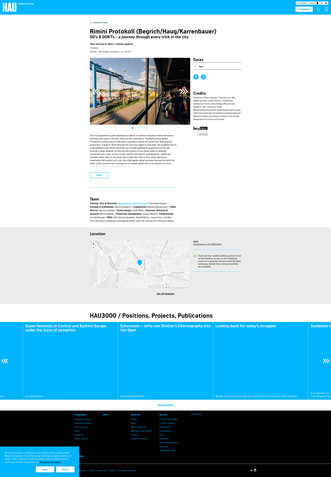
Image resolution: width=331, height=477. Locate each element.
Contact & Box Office (168, 419)
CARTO (187, 287)
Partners (83, 470)
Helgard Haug (124, 203)
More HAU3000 (165, 405)
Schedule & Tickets (82, 419)
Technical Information (168, 442)
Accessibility (301, 3)
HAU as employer (138, 427)
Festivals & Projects (83, 423)
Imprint (92, 470)
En (326, 3)
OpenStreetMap (175, 287)
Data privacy (102, 470)
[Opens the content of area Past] (195, 66)
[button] (139, 263)
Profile (134, 419)
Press (161, 435)
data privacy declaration (50, 462)
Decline (65, 469)
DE (321, 3)
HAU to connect (81, 438)
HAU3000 (79, 456)
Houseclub (79, 435)
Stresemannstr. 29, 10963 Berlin (207, 244)
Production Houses (139, 438)
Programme (304, 9)
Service (163, 414)
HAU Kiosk (163, 446)
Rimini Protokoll (139, 203)
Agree (45, 469)
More (99, 175)
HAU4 (105, 414)
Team (133, 423)
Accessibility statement (127, 470)
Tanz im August (81, 427)
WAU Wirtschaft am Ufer (141, 431)
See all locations (165, 294)
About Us (135, 414)
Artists (77, 431)
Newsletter (164, 438)
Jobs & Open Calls (167, 450)
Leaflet (168, 287)
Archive (112, 470)
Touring (134, 435)
